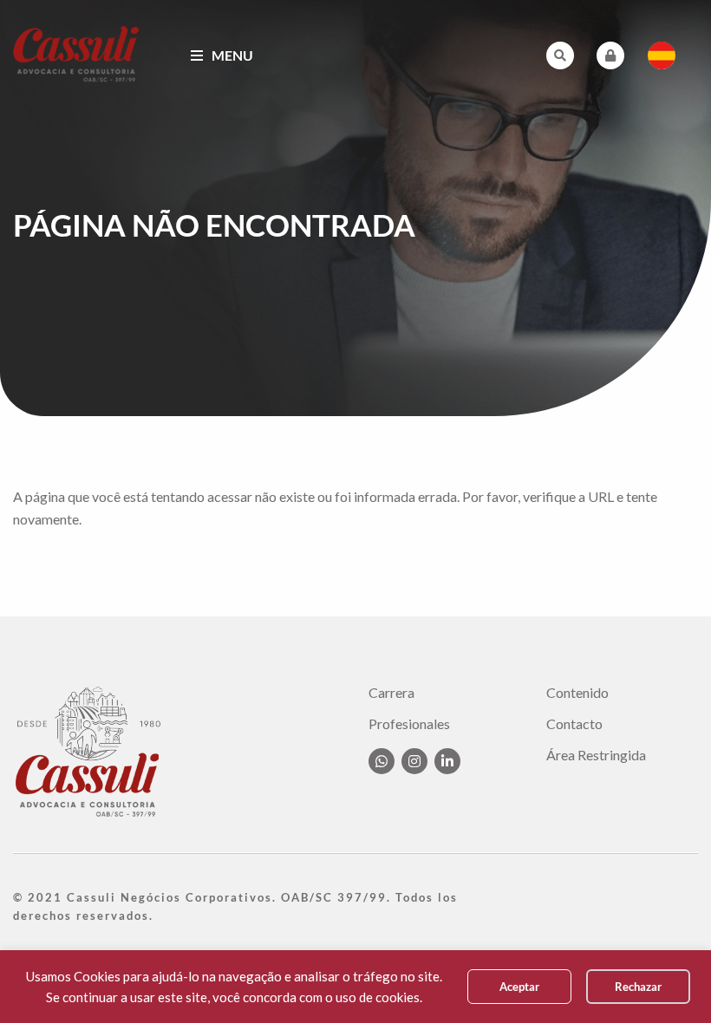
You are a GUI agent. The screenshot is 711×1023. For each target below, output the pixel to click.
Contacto (574, 724)
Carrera (391, 693)
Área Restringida (596, 755)
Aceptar (519, 987)
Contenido (577, 693)
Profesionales (409, 724)
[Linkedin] (447, 761)
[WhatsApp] (382, 761)
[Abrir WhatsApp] (668, 979)
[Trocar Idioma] (661, 55)
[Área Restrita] (610, 55)
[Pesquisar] (560, 55)
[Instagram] (414, 761)
